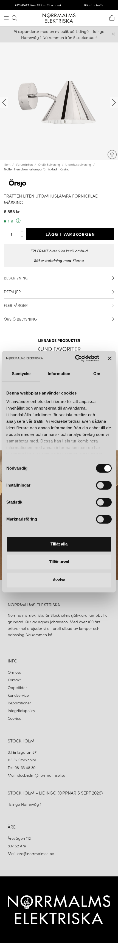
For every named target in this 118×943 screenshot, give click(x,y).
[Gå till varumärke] (59, 183)
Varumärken (24, 164)
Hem (7, 164)
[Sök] (14, 18)
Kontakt (15, 679)
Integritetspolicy (21, 710)
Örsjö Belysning (49, 164)
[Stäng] (113, 34)
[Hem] (59, 18)
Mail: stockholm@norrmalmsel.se (36, 775)
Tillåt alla (59, 544)
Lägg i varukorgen (70, 234)
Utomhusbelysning (78, 164)
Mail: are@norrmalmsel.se (31, 853)
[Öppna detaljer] (113, 278)
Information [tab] (59, 373)
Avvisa (59, 580)
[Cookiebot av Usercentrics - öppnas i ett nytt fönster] (75, 358)
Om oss (14, 672)
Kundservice (18, 695)
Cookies (14, 718)
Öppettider (17, 687)
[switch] (104, 485)
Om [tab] (96, 373)
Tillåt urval (59, 561)
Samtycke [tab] (21, 373)
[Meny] (6, 18)
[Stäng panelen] (110, 358)
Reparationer (19, 702)
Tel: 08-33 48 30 (22, 767)
